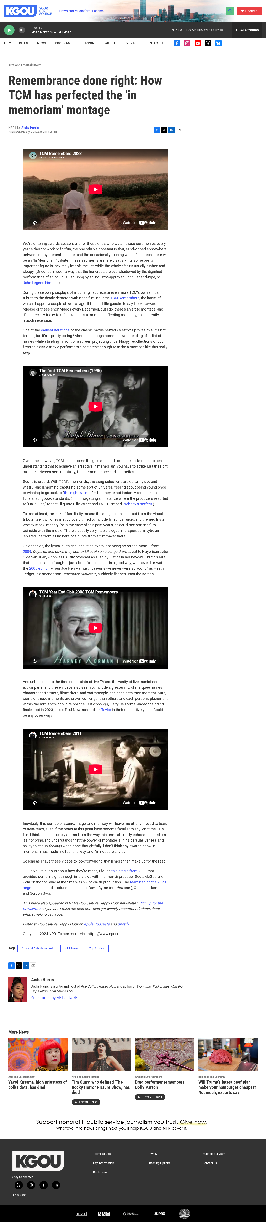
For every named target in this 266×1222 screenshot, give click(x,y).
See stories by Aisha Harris (54, 997)
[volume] (21, 30)
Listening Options (159, 1163)
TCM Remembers (124, 298)
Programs (64, 43)
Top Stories (96, 948)
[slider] (28, 30)
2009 (27, 551)
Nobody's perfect (137, 504)
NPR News (72, 948)
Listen (22, 43)
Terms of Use (102, 1153)
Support (89, 43)
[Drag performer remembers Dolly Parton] (164, 1054)
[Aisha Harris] (17, 989)
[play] (9, 30)
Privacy (152, 1153)
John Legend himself (40, 282)
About (110, 43)
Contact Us (155, 43)
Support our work (214, 1153)
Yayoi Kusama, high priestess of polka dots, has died (37, 1084)
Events (130, 43)
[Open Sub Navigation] (31, 43)
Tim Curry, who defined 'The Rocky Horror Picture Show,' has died (101, 1087)
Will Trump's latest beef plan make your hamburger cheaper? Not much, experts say (227, 1087)
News (41, 43)
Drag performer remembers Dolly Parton (160, 1084)
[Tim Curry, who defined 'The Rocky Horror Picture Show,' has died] (101, 1054)
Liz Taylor (103, 710)
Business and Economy (211, 1076)
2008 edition (38, 568)
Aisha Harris (30, 127)
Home (8, 43)
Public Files (100, 1172)
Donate (251, 11)
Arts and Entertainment (24, 65)
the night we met (78, 493)
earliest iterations (55, 330)
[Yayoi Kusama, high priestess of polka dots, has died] (38, 1054)
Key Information (103, 1163)
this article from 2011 (129, 871)
